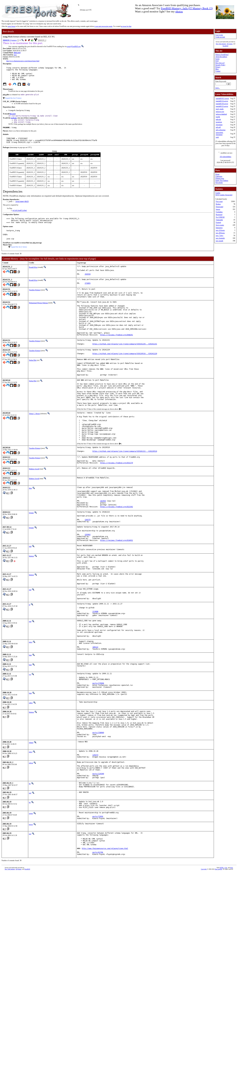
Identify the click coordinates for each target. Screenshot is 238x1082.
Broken (218, 204)
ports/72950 (97, 816)
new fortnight (220, 238)
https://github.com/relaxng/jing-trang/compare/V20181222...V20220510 (124, 451)
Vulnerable (219, 220)
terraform (219, 122)
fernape (31, 513)
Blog (217, 69)
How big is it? (220, 63)
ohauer (31, 743)
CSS (226, 867)
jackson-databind (221, 114)
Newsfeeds (219, 183)
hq (30, 802)
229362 (87, 535)
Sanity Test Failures (221, 181)
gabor (31, 703)
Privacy (217, 67)
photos (179, 11)
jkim (30, 488)
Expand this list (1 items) (19, 247)
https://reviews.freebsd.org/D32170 (116, 463)
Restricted (219, 215)
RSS (231, 867)
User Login (219, 35)
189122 (95, 647)
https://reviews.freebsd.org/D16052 (116, 540)
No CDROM (220, 217)
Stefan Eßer (32, 360)
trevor (31, 824)
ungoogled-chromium (219, 134)
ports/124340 (98, 774)
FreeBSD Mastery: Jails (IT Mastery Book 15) (187, 8)
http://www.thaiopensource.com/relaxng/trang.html (22, 61)
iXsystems (229, 44)
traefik (218, 117)
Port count (219, 201)
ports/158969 (98, 733)
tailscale (218, 119)
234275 (87, 520)
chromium (219, 125)
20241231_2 (7, 40)
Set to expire (220, 225)
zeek (217, 137)
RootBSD (225, 46)
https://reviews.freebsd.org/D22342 (116, 507)
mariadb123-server (222, 106)
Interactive (219, 228)
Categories (218, 176)
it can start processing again (103, 26)
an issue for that (126, 26)
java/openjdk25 (22, 201)
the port (12, 114)
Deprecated (219, 207)
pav (30, 793)
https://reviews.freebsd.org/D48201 (116, 335)
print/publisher (20, 210)
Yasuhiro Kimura (34, 290)
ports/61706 (97, 852)
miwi (30, 642)
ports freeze (11, 26)
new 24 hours (220, 230)
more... (217, 88)
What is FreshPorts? (222, 55)
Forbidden (219, 212)
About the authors (221, 57)
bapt (30, 655)
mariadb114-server (222, 101)
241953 (103, 501)
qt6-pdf (218, 127)
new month (219, 241)
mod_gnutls (220, 109)
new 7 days (219, 236)
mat (30, 590)
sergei (31, 813)
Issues (217, 59)
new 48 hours (220, 233)
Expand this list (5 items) (13, 98)
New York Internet (221, 44)
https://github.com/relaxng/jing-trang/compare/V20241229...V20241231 (124, 344)
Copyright (204, 869)
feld (30, 546)
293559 (87, 274)
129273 (95, 755)
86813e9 (17, 53)
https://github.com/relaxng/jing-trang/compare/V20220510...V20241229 (124, 354)
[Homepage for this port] (4, 85)
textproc (14, 40)
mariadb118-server (222, 104)
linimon (31, 556)
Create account (220, 37)
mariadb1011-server (222, 98)
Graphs (217, 193)
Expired (218, 222)
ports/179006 (98, 683)
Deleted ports (219, 178)
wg (30, 674)
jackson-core (220, 112)
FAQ (217, 61)
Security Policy (220, 65)
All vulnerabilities (225, 157)
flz (30, 784)
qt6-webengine (220, 130)
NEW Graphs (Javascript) (223, 195)
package (14, 118)
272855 (87, 283)
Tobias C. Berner (34, 414)
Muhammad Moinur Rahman (38, 303)
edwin (31, 763)
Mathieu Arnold (34, 469)
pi (29, 605)
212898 (95, 612)
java (15, 55)
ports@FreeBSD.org (74, 46)
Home (217, 174)
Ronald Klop (33, 267)
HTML (222, 867)
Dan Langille (218, 869)
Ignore (218, 209)
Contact (217, 71)
